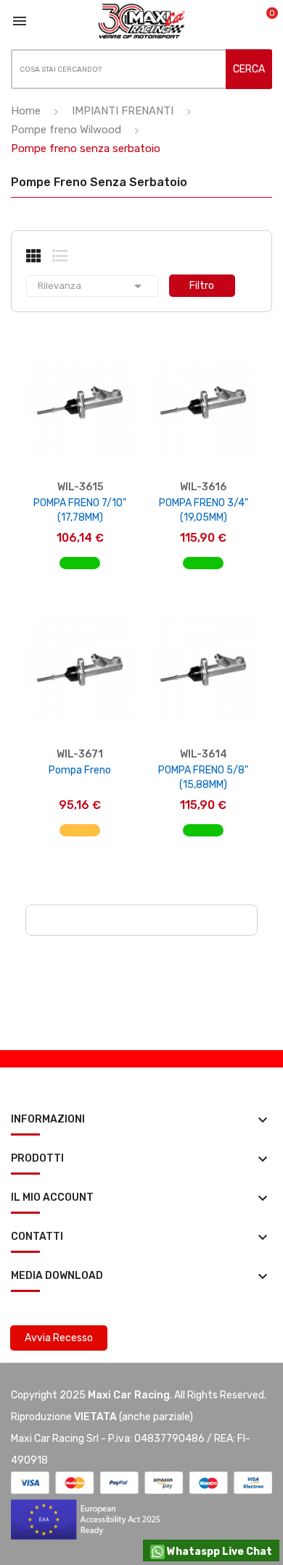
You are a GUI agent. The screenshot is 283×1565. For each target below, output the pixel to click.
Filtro (201, 286)
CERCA (249, 69)
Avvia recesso (59, 1338)
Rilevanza (92, 286)
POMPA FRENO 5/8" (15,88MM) (203, 777)
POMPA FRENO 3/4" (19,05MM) (203, 510)
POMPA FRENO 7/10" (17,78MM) (79, 510)
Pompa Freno (80, 770)
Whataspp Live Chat (218, 1551)
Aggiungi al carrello (80, 570)
